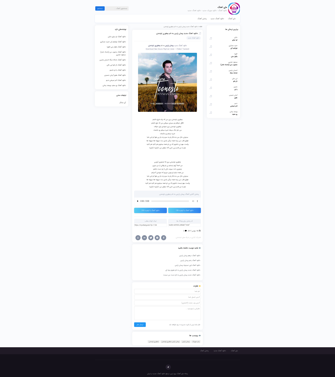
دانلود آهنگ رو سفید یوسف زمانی (114, 85)
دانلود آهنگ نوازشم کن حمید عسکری (113, 41)
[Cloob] (144, 237)
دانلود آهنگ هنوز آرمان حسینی (115, 75)
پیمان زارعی (169, 45)
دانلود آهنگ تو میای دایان (117, 36)
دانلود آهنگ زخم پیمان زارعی (190, 260)
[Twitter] (150, 237)
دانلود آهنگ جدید (217, 18)
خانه (200, 26)
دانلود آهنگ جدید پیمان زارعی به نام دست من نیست (181, 275)
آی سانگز (123, 102)
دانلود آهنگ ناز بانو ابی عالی (116, 65)
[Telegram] (157, 237)
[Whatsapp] (138, 237)
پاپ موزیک (195, 341)
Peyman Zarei (168, 49)
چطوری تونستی (154, 45)
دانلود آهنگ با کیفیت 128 (184, 210)
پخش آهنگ (202, 18)
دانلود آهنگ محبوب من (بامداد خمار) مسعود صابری (113, 53)
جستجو (100, 8)
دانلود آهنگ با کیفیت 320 (150, 210)
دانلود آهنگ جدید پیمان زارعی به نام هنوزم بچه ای (182, 270)
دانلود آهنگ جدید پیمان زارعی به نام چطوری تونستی (177, 33)
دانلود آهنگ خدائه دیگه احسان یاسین (112, 59)
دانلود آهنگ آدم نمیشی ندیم (116, 80)
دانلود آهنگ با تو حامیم (118, 70)
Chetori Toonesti (182, 49)
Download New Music (154, 49)
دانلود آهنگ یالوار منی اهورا (116, 46)
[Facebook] (163, 237)
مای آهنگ (232, 18)
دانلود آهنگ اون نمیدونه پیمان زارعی (187, 265)
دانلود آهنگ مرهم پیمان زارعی (189, 255)
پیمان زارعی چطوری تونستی (170, 341)
